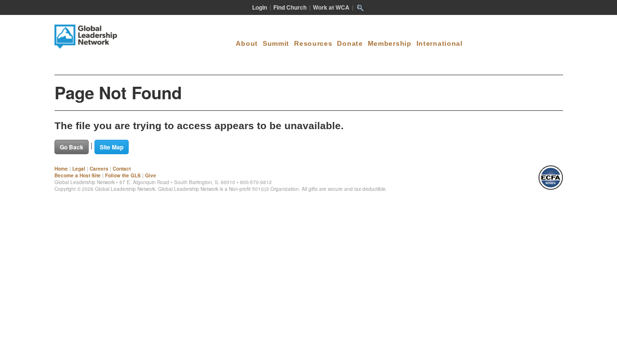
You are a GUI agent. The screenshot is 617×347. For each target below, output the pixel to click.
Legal (78, 168)
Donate (349, 43)
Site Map (111, 147)
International (439, 43)
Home (61, 168)
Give (150, 175)
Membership (390, 43)
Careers (99, 168)
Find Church (290, 7)
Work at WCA (331, 7)
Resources (313, 43)
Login (259, 7)
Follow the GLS (123, 175)
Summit (276, 43)
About (247, 43)
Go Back (71, 147)
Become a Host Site (77, 175)
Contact (122, 168)
